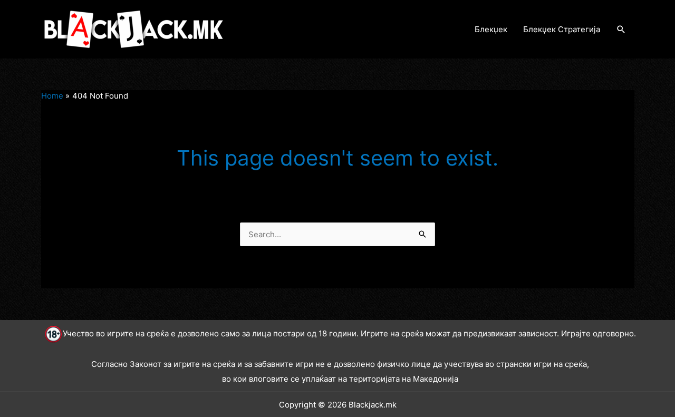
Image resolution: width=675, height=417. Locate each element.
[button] (621, 29)
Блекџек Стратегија (561, 29)
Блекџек (491, 29)
